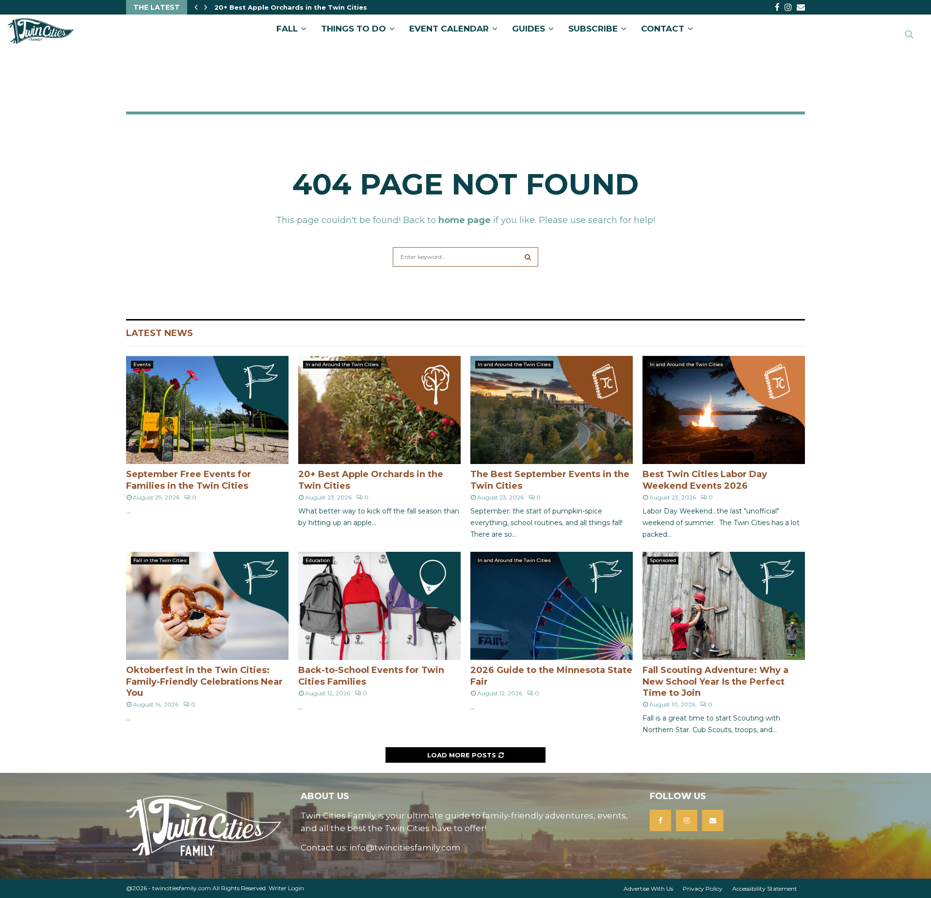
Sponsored (663, 560)
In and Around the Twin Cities (342, 364)
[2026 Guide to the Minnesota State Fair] (551, 606)
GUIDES (528, 28)
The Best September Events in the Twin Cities (296, 7)
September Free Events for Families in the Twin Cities (188, 480)
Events (142, 364)
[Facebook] (660, 820)
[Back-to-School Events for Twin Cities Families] (379, 606)
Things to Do (353, 28)
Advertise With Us (648, 888)
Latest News (159, 333)
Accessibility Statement (764, 888)
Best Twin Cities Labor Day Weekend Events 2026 (704, 480)
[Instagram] (686, 820)
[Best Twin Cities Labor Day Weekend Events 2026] (723, 410)
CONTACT (662, 28)
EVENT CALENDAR (449, 28)
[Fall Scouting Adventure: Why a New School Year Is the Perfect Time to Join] (723, 606)
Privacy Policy (702, 888)
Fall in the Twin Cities (160, 560)
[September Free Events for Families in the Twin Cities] (207, 410)
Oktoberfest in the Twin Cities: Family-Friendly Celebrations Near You (204, 681)
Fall (287, 28)
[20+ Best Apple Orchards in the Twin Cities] (379, 410)
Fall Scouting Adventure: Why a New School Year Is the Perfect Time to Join (715, 681)
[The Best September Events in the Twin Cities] (551, 410)
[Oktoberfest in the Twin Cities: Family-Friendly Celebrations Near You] (207, 606)
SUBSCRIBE (593, 28)
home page (464, 220)
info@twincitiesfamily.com (405, 847)
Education (317, 560)
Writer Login (286, 888)
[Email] (712, 820)
